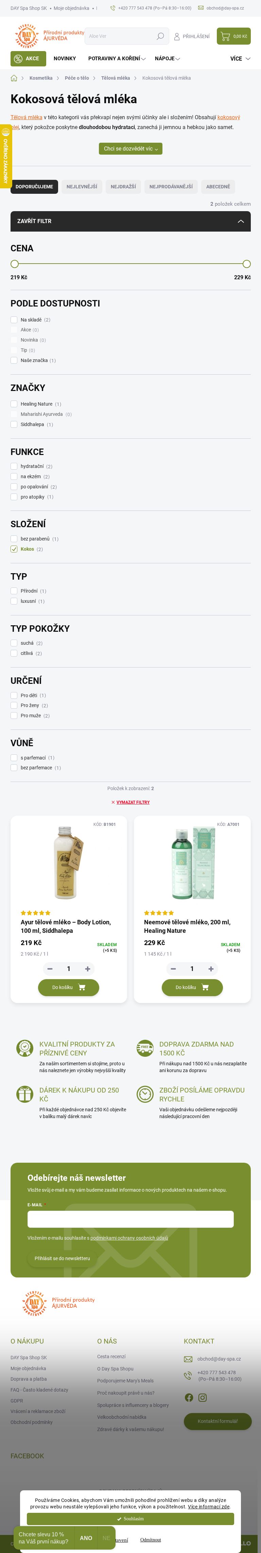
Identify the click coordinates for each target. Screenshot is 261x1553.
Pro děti (32, 696)
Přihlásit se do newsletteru (62, 1258)
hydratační (36, 466)
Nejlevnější (82, 186)
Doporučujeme (34, 186)
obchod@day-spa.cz (219, 1359)
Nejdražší (123, 186)
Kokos (31, 549)
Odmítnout (150, 1539)
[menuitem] (28, 58)
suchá (31, 643)
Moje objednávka (71, 8)
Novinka (32, 340)
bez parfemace (40, 768)
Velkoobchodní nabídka (121, 1417)
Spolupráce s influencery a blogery (133, 1405)
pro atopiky (36, 497)
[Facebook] (189, 1396)
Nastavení (117, 1540)
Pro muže (34, 716)
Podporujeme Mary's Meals (125, 1380)
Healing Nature (40, 404)
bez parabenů (39, 539)
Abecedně (218, 186)
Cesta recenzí (111, 1356)
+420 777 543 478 (219, 1376)
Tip (27, 350)
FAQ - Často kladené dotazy (39, 1390)
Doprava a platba (29, 1379)
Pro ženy (33, 705)
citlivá (30, 653)
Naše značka (37, 360)
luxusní (32, 601)
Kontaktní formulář (218, 1421)
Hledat (160, 36)
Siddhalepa (36, 424)
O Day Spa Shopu (115, 1368)
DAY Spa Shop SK (29, 8)
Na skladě (35, 320)
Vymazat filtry (133, 802)
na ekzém (34, 477)
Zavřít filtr (34, 221)
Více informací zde (208, 1506)
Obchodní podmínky (32, 1422)
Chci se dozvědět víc (128, 148)
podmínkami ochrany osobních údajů (129, 1238)
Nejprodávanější (171, 186)
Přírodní (33, 591)
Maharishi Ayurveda (45, 414)
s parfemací (37, 758)
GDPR (17, 1400)
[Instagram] (202, 1396)
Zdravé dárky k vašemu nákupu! (130, 1429)
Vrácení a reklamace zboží (38, 1411)
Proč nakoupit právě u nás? (126, 1393)
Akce (29, 330)
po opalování (38, 487)
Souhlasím (134, 1518)
